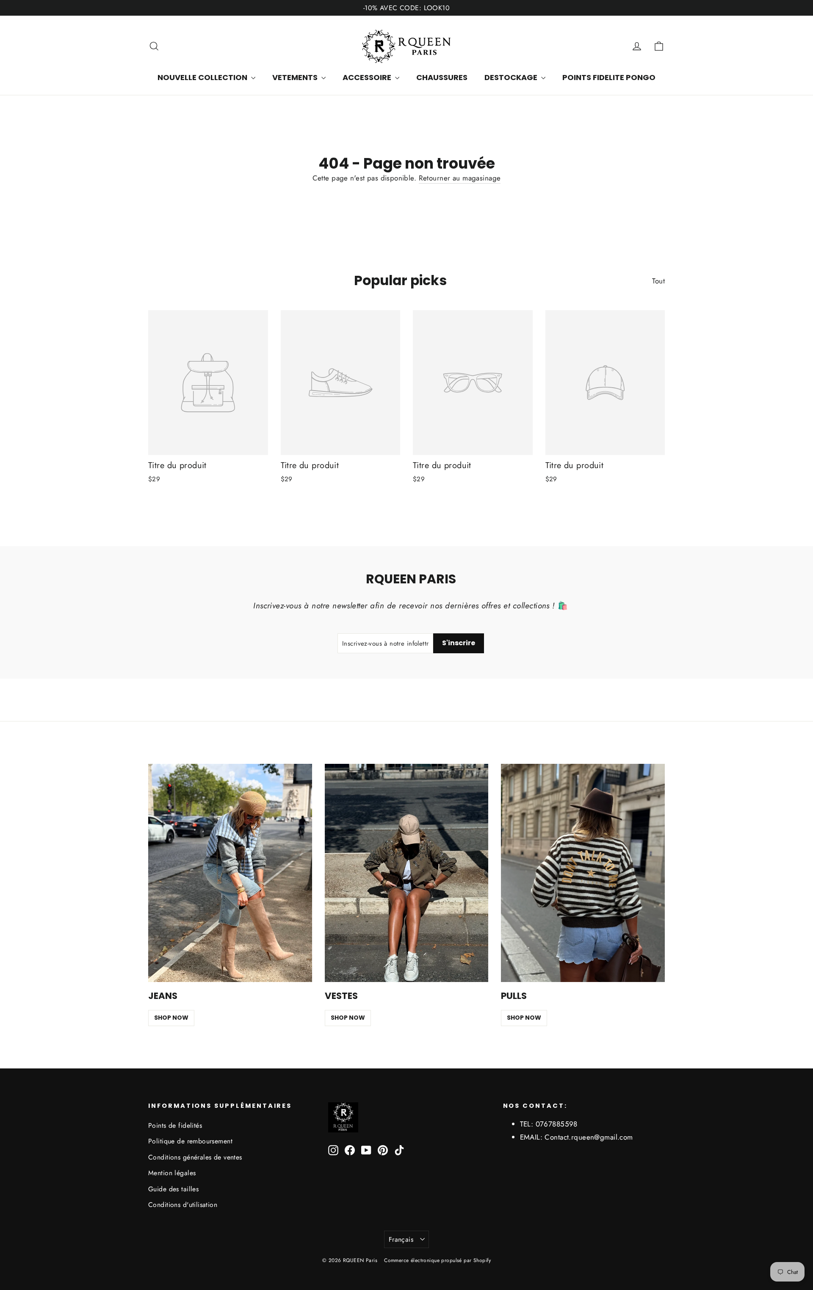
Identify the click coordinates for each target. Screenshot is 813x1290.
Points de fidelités (175, 1125)
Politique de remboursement (190, 1141)
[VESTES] (407, 873)
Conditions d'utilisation (182, 1205)
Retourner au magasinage (460, 178)
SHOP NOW (171, 1017)
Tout (658, 281)
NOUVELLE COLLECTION (203, 77)
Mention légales (172, 1173)
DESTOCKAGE (511, 77)
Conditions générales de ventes (195, 1157)
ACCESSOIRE (368, 77)
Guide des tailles (173, 1189)
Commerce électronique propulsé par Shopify (437, 1260)
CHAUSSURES (441, 77)
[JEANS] (230, 873)
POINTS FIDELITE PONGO (608, 77)
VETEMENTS (295, 77)
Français (401, 1239)
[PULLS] (583, 873)
